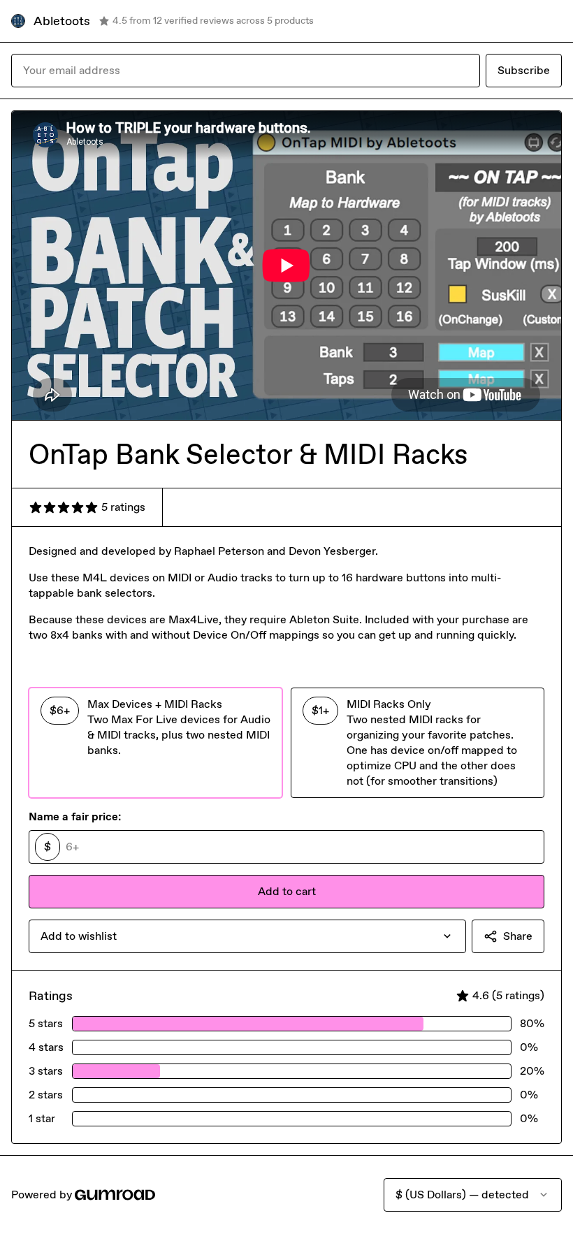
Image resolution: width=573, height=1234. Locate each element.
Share (517, 936)
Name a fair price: (75, 816)
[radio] (155, 743)
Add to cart (287, 891)
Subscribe (524, 70)
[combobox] (247, 936)
